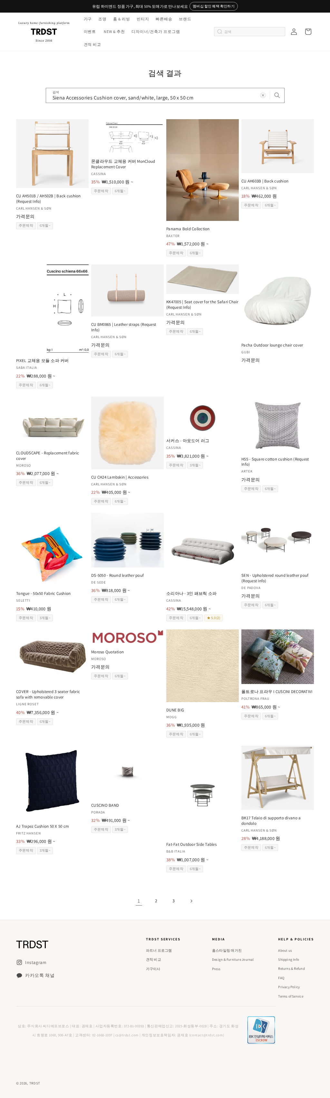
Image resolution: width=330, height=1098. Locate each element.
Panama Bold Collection (188, 229)
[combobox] (165, 95)
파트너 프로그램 (159, 950)
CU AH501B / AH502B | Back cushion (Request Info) (48, 198)
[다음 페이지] (191, 901)
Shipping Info (288, 959)
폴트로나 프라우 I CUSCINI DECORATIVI (277, 691)
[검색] (277, 95)
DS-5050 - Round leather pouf (117, 575)
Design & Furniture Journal (233, 959)
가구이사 (153, 969)
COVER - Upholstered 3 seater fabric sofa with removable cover (48, 694)
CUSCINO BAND (105, 805)
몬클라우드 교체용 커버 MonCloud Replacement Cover (123, 164)
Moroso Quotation (107, 652)
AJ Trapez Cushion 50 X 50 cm (42, 826)
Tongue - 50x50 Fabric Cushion (43, 593)
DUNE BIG (175, 710)
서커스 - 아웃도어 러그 (187, 440)
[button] (87, 19)
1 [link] (139, 900)
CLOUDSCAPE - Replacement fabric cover (47, 456)
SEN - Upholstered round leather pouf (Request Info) (274, 578)
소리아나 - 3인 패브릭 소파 (191, 593)
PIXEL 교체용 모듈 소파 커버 (42, 360)
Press (216, 969)
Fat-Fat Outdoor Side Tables (191, 844)
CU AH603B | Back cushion (264, 181)
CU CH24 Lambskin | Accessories (119, 477)
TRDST (35, 1083)
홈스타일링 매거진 (227, 950)
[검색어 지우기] (263, 95)
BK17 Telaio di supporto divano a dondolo (271, 820)
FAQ (281, 978)
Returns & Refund (291, 968)
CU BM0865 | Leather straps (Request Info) (123, 327)
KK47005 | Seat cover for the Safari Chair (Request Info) (202, 304)
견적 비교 (153, 959)
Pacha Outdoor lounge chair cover (272, 345)
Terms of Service (290, 996)
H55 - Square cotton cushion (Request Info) (275, 462)
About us (285, 950)
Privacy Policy (289, 987)
